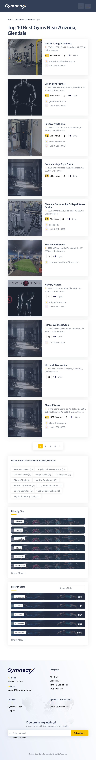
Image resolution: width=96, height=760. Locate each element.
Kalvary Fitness (53, 284)
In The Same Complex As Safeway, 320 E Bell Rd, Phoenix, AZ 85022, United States (65, 410)
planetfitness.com (57, 422)
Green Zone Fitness (55, 83)
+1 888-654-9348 (56, 105)
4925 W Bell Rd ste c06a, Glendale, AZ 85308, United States (64, 169)
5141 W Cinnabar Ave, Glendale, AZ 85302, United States (63, 290)
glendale (29, 19)
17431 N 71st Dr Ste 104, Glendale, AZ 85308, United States (64, 129)
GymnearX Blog (15, 706)
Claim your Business (59, 706)
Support (11, 710)
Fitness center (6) (22, 474)
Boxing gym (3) (63, 474)
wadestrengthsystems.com (61, 61)
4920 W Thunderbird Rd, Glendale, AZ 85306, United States (64, 249)
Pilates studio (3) (22, 479)
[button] (19, 573)
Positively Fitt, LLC (55, 124)
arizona (19, 19)
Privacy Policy (56, 688)
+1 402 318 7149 (15, 681)
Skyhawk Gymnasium (56, 365)
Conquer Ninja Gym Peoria (59, 164)
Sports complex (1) (23, 490)
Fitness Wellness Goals (57, 324)
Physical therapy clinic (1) (26, 496)
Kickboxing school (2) (24, 485)
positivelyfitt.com (57, 141)
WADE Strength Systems (58, 43)
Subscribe (78, 733)
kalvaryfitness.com (57, 302)
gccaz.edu (53, 224)
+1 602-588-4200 (56, 427)
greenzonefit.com (57, 101)
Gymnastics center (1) (51, 485)
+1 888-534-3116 (56, 342)
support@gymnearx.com (19, 689)
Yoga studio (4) (43, 474)
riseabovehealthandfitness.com (63, 262)
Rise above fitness (55, 244)
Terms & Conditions (59, 684)
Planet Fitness (52, 405)
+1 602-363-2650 (56, 306)
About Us (54, 676)
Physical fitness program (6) (51, 469)
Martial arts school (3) (46, 479)
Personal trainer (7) (23, 469)
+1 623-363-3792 (56, 145)
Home (10, 19)
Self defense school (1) (49, 490)
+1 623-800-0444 (56, 65)
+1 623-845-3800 (56, 228)
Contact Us (55, 680)
